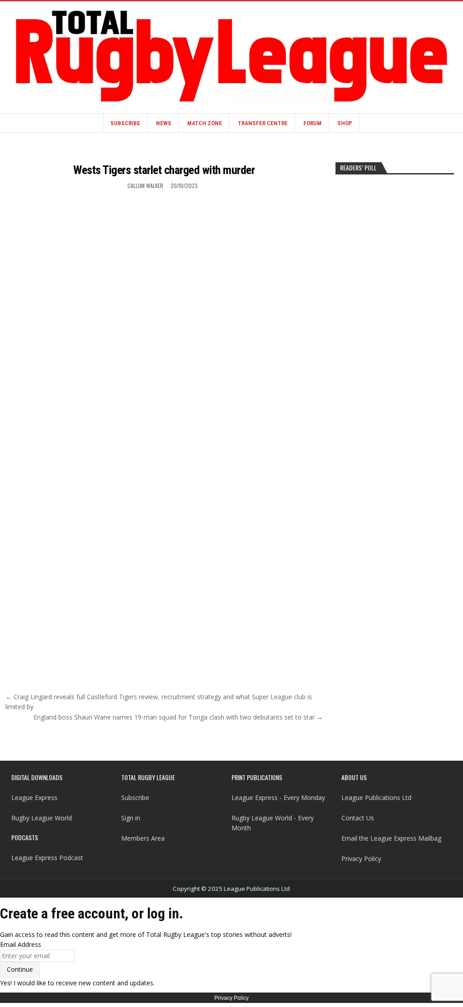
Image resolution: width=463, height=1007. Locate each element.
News (163, 123)
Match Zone (204, 123)
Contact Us (357, 818)
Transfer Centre (263, 123)
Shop (344, 123)
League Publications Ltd (376, 797)
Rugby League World (41, 818)
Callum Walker (145, 185)
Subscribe (125, 123)
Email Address (20, 944)
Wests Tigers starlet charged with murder (164, 170)
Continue (20, 969)
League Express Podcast (47, 857)
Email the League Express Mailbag (391, 838)
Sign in (130, 818)
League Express (34, 797)
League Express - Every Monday (278, 797)
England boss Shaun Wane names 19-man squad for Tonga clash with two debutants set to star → (178, 717)
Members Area (143, 838)
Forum (312, 123)
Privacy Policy (361, 858)
